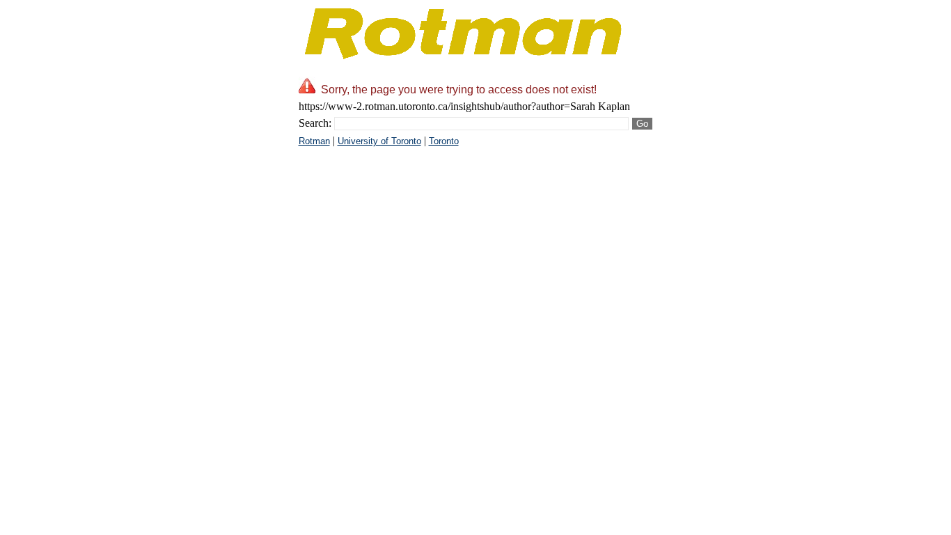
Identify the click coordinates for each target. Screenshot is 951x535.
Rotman (314, 141)
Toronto (444, 141)
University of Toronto (379, 141)
